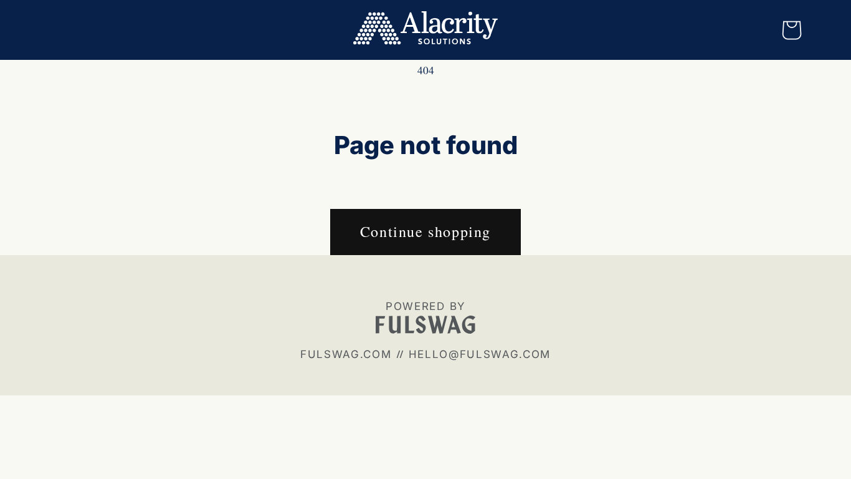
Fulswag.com (345, 354)
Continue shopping (425, 231)
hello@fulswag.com (480, 354)
